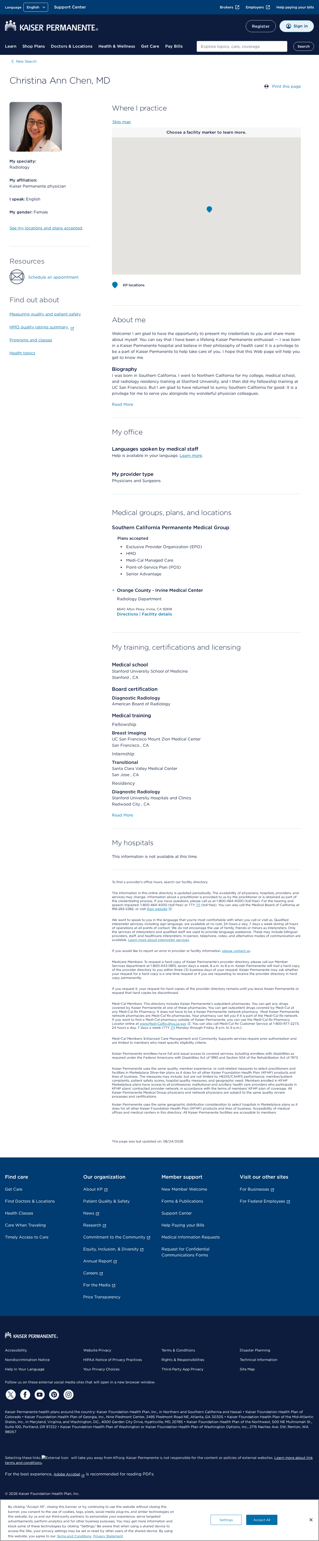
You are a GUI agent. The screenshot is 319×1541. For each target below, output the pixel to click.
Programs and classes (30, 340)
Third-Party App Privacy (182, 1369)
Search (304, 46)
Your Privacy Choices (101, 1369)
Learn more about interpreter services (158, 940)
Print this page (286, 86)
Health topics (22, 353)
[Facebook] (24, 1395)
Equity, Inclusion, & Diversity (111, 1249)
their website (157, 909)
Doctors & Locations (71, 46)
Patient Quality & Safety (106, 1201)
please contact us (236, 951)
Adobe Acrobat (67, 1474)
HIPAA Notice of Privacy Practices (112, 1360)
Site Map (247, 1369)
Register (261, 26)
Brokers (226, 7)
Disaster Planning (255, 1350)
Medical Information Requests (190, 1237)
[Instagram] (68, 1395)
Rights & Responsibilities (182, 1360)
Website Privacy (97, 1350)
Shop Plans (33, 46)
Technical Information (258, 1360)
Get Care (150, 46)
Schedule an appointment (53, 277)
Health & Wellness (116, 46)
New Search (26, 61)
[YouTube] (39, 1395)
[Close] (311, 1519)
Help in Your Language (24, 1369)
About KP (93, 1189)
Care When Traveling (25, 1225)
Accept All (261, 1520)
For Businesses (254, 1189)
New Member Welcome (184, 1189)
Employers (255, 7)
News (88, 1213)
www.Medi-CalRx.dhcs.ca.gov (163, 1024)
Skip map (121, 121)
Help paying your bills (295, 7)
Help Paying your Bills (182, 1225)
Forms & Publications (182, 1201)
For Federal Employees (262, 1201)
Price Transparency (101, 1297)
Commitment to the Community (114, 1237)
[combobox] (242, 46)
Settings (226, 1520)
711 (198, 905)
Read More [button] (122, 404)
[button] (209, 209)
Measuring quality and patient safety (45, 314)
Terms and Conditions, (74, 1536)
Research (92, 1225)
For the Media (96, 1285)
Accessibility (16, 1350)
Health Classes (19, 1213)
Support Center (70, 7)
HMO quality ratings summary (39, 327)
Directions (128, 614)
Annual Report (97, 1261)
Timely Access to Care (26, 1237)
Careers (90, 1273)
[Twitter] (10, 1395)
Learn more (191, 455)
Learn (10, 46)
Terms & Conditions (178, 1350)
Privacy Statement (108, 1536)
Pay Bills (174, 46)
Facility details (157, 614)
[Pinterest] (53, 1395)
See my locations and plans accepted (45, 228)
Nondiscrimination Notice (27, 1360)
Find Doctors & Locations (30, 1201)
